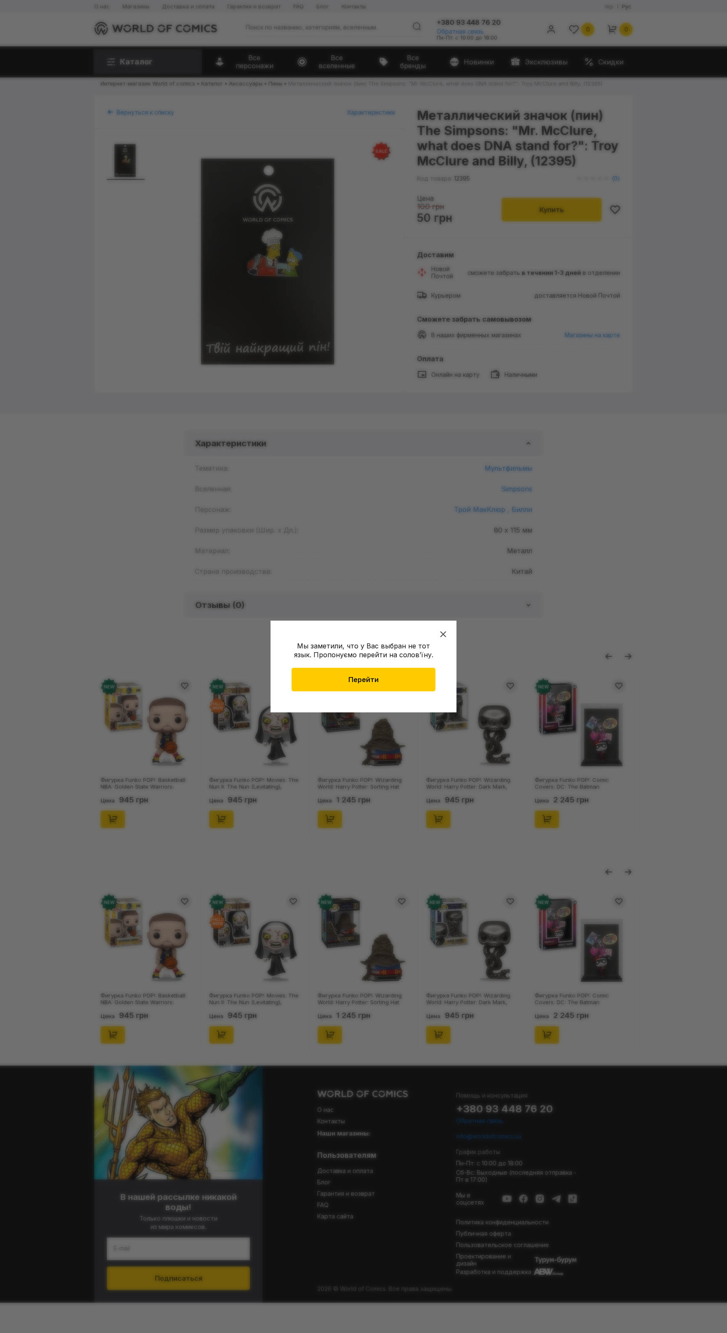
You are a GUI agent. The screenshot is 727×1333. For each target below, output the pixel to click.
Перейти (363, 679)
